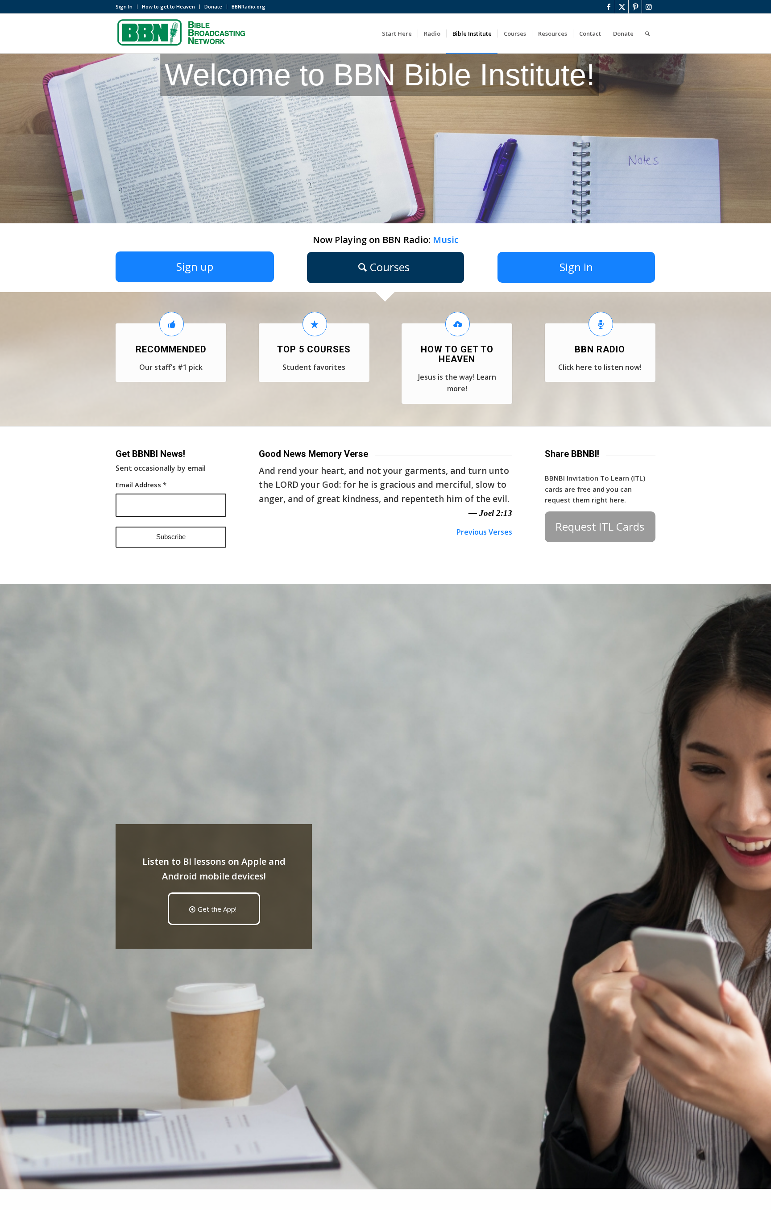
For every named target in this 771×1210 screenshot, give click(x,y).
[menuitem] (126, 6)
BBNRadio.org (248, 6)
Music (446, 240)
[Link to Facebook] (608, 6)
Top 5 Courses (314, 349)
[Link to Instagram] (648, 6)
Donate (213, 6)
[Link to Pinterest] (635, 6)
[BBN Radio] (601, 324)
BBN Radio (600, 349)
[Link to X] (621, 6)
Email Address (141, 484)
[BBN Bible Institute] (182, 33)
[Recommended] (171, 324)
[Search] (647, 33)
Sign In (124, 6)
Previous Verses (484, 532)
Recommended (171, 349)
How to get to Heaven (168, 6)
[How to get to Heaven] (457, 324)
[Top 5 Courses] (315, 324)
